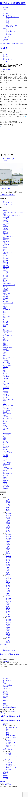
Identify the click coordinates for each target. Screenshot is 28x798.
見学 (4, 444)
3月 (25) (8, 591)
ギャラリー (6, 449)
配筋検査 (5, 278)
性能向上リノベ (7, 252)
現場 (4, 415)
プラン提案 (6, 362)
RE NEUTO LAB (7, 408)
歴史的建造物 (7, 413)
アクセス (5, 693)
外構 (4, 326)
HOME (5, 647)
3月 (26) (8, 613)
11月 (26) (8, 515)
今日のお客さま (7, 473)
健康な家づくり (10, 31)
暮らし (5, 280)
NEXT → (12, 195)
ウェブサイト (7, 386)
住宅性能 (5, 253)
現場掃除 (5, 360)
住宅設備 (5, 229)
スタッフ (5, 457)
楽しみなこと (7, 255)
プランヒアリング (8, 383)
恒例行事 (5, 226)
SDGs (7, 36)
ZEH (4, 460)
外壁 (4, 329)
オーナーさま (7, 379)
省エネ (5, 426)
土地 (4, 384)
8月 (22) (8, 499)
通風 (4, 404)
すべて (5, 55)
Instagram (5, 378)
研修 (4, 439)
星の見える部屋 (7, 347)
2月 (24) (8, 509)
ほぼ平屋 (5, 288)
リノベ (5, 250)
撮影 (4, 368)
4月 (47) (8, 569)
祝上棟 (5, 477)
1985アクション (10, 34)
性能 (7, 20)
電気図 (5, 314)
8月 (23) (8, 625)
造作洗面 (5, 340)
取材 (4, 370)
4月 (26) (8, 548)
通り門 (5, 349)
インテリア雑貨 (7, 452)
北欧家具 (5, 268)
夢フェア (5, 337)
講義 (4, 425)
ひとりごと (6, 487)
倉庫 (4, 308)
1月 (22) (8, 531)
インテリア (6, 451)
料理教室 (5, 239)
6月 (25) (8, 587)
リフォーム (6, 238)
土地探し (5, 367)
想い (4, 28)
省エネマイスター (8, 405)
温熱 (4, 242)
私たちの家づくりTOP (12, 17)
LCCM (8, 33)
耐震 (4, 214)
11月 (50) (8, 557)
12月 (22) (8, 513)
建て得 (5, 441)
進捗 (4, 317)
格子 (4, 291)
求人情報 (5, 694)
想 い (7, 739)
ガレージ (5, 286)
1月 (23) (8, 510)
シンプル (5, 221)
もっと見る (3, 491)
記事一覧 (7, 195)
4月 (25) (8, 505)
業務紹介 (5, 306)
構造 (4, 407)
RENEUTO (6, 37)
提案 (4, 372)
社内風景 (5, 447)
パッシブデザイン (8, 468)
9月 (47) (8, 561)
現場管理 (5, 417)
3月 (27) (8, 507)
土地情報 (5, 39)
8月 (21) (8, 583)
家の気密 (5, 488)
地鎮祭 (5, 467)
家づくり (5, 281)
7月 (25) (8, 522)
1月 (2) (8, 642)
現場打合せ (6, 376)
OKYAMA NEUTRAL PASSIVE (11, 215)
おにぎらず (6, 241)
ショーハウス (7, 431)
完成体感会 (6, 350)
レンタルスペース (8, 236)
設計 (7, 18)
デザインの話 (7, 462)
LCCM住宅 (6, 217)
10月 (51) (8, 559)
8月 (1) (8, 640)
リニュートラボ (7, 418)
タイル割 (5, 321)
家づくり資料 (7, 365)
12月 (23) (8, 535)
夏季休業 (5, 301)
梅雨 (4, 355)
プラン (5, 304)
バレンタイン (7, 428)
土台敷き (5, 272)
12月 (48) (8, 556)
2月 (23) (8, 593)
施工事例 (5, 13)
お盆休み (5, 296)
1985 (4, 249)
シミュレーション (8, 246)
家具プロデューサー (8, 399)
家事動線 (5, 322)
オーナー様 (6, 436)
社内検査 (5, 220)
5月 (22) (8, 546)
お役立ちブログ (7, 58)
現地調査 (5, 392)
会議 (4, 438)
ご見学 (5, 273)
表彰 (4, 423)
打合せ (5, 247)
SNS (4, 430)
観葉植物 (5, 345)
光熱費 (5, 358)
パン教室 (5, 258)
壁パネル (5, 260)
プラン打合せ (7, 257)
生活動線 (5, 324)
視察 (4, 420)
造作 (4, 342)
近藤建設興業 (7, 283)
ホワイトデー (7, 402)
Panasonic (5, 228)
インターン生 (7, 309)
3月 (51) (8, 570)
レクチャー (6, 434)
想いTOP (8, 30)
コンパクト (6, 223)
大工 (4, 311)
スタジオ (5, 263)
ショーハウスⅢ (7, 433)
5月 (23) (8, 525)
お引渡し (5, 470)
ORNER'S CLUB (4, 783)
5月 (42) (8, 567)
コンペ (5, 421)
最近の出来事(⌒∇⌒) (9, 650)
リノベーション (7, 459)
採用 (4, 9)
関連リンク (6, 705)
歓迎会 (5, 373)
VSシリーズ (6, 464)
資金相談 (5, 275)
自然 (4, 352)
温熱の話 (5, 480)
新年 (4, 231)
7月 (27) (8, 606)
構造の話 (5, 465)
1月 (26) (8, 553)
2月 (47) (8, 572)
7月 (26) (8, 501)
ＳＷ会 (5, 482)
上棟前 (5, 234)
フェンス (5, 327)
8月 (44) (8, 562)
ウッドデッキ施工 (8, 303)
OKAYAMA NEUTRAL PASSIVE (13, 212)
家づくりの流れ (4, 644)
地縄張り (5, 294)
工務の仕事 (6, 267)
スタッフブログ (7, 61)
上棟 (4, 381)
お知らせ (5, 700)
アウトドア (6, 332)
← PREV (2, 195)
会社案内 (5, 7)
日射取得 (5, 233)
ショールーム (7, 442)
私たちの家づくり (8, 15)
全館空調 (5, 290)
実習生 (5, 397)
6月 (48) (8, 565)
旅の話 (5, 412)
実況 (4, 299)
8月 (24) (8, 520)
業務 (4, 313)
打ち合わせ (6, 446)
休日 (4, 354)
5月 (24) (8, 504)
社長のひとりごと (8, 59)
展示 (4, 270)
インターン (6, 395)
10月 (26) (8, 538)
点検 (4, 400)
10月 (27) (8, 517)
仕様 (7, 22)
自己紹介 (5, 456)
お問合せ (5, 697)
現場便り (5, 160)
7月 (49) (8, 564)
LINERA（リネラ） (11, 26)
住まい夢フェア (7, 335)
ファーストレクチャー (9, 357)
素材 (7, 23)
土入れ (5, 394)
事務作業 (5, 265)
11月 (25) (8, 599)
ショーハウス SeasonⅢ (9, 285)
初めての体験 (7, 293)
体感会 (5, 483)
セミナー (5, 472)
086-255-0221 (6, 661)
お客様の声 (6, 56)
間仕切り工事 (7, 316)
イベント (5, 10)
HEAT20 (5, 391)
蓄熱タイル (6, 262)
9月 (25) (8, 518)
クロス (5, 375)
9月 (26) (8, 539)
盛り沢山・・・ (7, 475)
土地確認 (5, 298)
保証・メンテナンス (11, 25)
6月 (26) (8, 502)
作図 (4, 344)
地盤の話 (5, 485)
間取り (5, 225)
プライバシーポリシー (9, 707)
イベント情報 (7, 363)
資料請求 (5, 696)
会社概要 (8, 753)
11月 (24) (8, 578)
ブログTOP (9, 762)
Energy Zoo (6, 244)
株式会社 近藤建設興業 (13, 3)
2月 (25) (8, 551)
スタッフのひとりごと (9, 158)
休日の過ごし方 (7, 331)
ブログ (5, 41)
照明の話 (5, 210)
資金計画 (5, 276)
